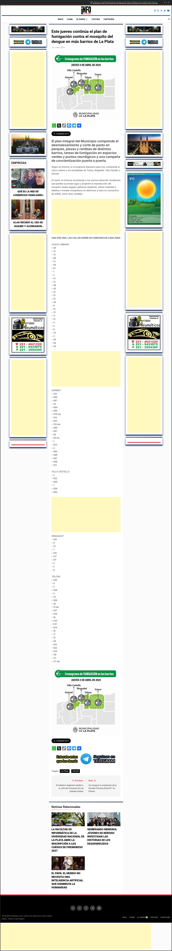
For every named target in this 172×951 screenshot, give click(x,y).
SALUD (75, 771)
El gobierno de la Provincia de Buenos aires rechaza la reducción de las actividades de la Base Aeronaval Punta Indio (124, 3)
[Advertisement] (28, 89)
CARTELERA (109, 19)
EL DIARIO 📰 (82, 19)
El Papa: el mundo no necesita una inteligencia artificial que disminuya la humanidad (67, 880)
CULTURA (96, 19)
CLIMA (70, 19)
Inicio (60, 19)
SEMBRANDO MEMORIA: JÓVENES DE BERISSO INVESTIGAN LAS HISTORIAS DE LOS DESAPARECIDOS (102, 836)
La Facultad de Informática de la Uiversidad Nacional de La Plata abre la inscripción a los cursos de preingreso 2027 (67, 840)
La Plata (64, 771)
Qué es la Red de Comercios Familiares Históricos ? (28, 195)
